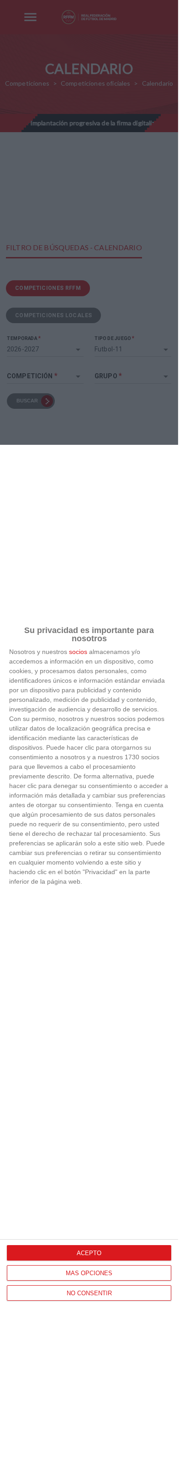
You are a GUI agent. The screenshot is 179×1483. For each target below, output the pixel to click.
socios (78, 652)
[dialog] (89, 964)
